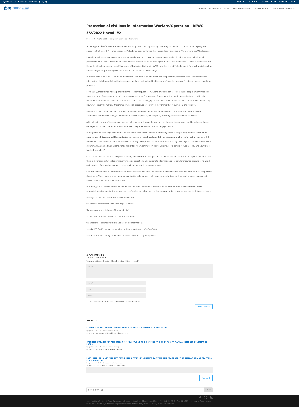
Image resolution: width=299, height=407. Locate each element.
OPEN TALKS (264, 2)
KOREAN (292, 2)
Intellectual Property (242, 8)
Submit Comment (204, 306)
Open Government (262, 8)
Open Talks (113, 363)
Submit (206, 378)
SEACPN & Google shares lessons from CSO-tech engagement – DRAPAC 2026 (126, 328)
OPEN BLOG (253, 2)
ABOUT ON (241, 2)
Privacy (227, 8)
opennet (92, 39)
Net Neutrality (215, 8)
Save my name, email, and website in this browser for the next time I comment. (115, 301)
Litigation (106, 363)
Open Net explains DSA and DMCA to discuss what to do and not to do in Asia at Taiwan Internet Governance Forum (146, 343)
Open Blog (123, 39)
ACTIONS (274, 2)
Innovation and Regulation (283, 8)
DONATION (283, 2)
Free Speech (201, 8)
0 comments (133, 39)
